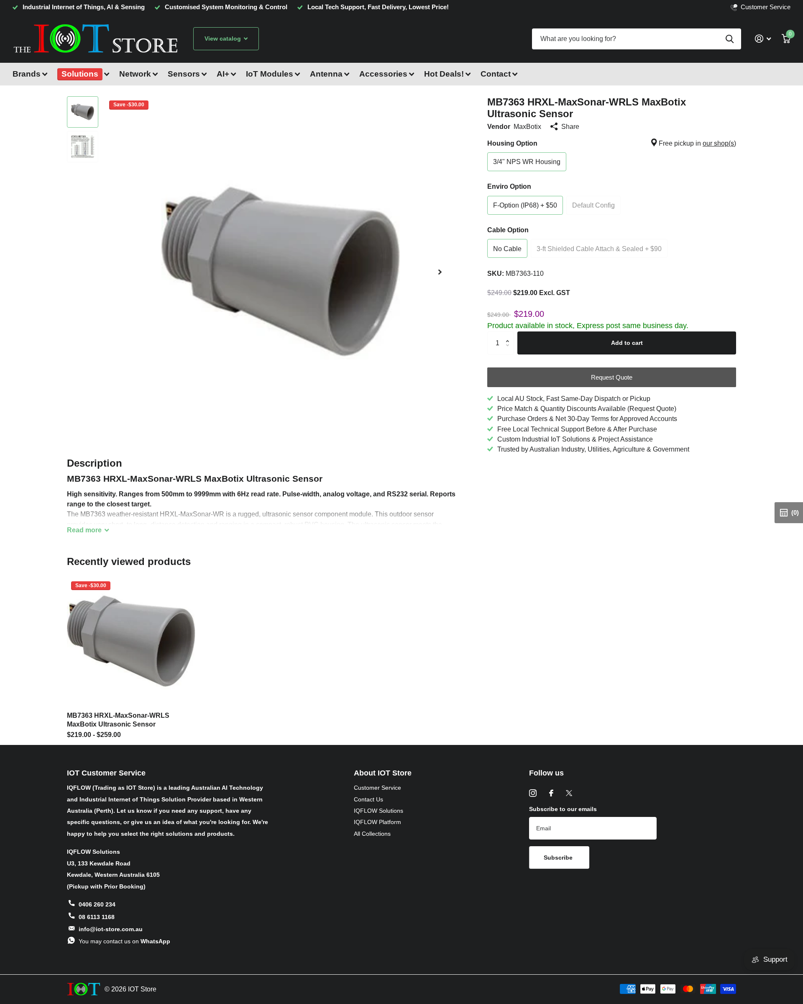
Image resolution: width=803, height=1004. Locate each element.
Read (84, 530)
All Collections (372, 833)
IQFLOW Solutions (378, 810)
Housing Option (611, 143)
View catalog (224, 38)
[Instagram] (533, 793)
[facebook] (551, 793)
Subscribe (559, 857)
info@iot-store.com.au (111, 929)
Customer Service (377, 787)
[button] (440, 271)
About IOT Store (383, 773)
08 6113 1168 (97, 917)
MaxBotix (527, 126)
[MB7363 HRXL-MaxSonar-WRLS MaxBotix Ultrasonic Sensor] (131, 641)
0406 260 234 (97, 904)
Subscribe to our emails (563, 809)
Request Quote (611, 377)
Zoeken (729, 38)
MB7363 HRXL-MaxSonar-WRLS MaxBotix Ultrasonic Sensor (118, 719)
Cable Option (508, 230)
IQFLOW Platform (377, 822)
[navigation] (82, 112)
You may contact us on (124, 941)
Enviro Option (509, 186)
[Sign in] (762, 38)
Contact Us (368, 799)
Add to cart (627, 342)
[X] (569, 793)
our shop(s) (719, 143)
